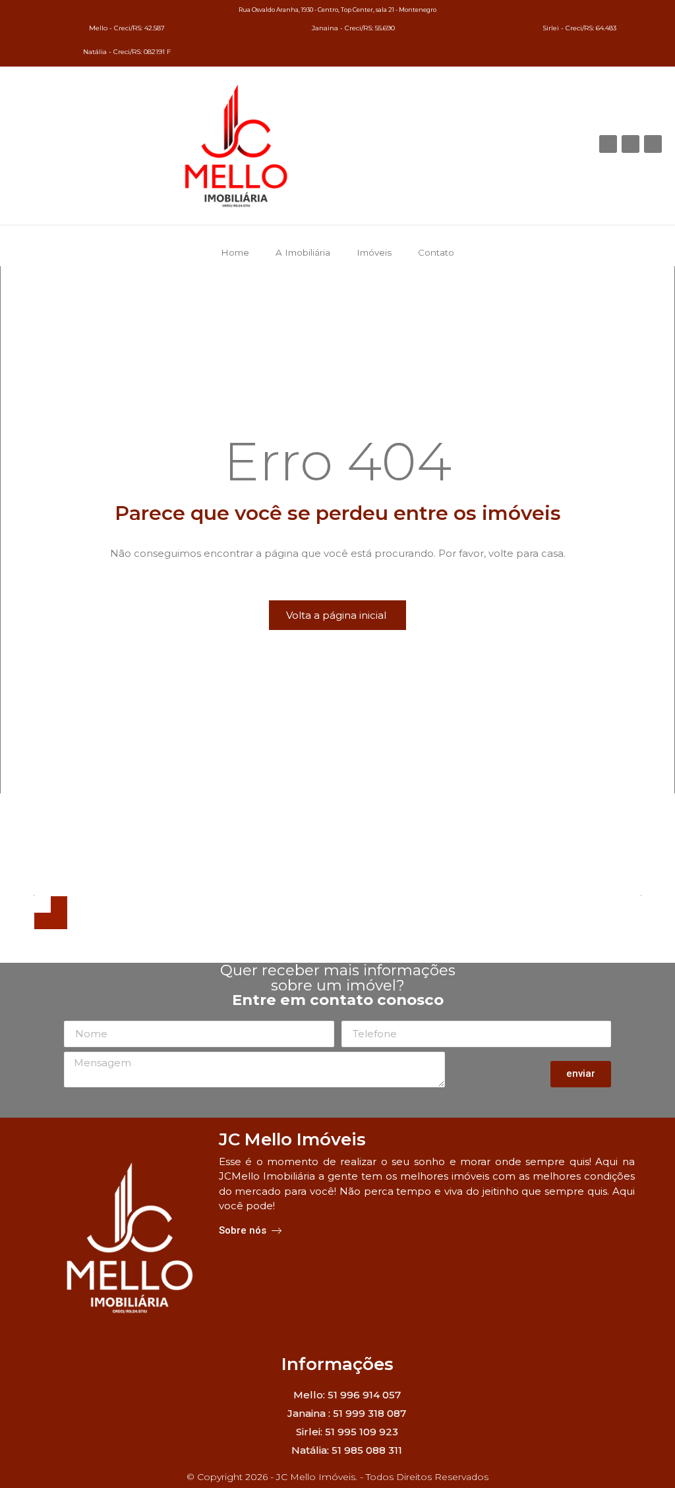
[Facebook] (608, 144)
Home (235, 252)
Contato (436, 252)
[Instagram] (653, 144)
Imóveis (374, 252)
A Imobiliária (303, 252)
